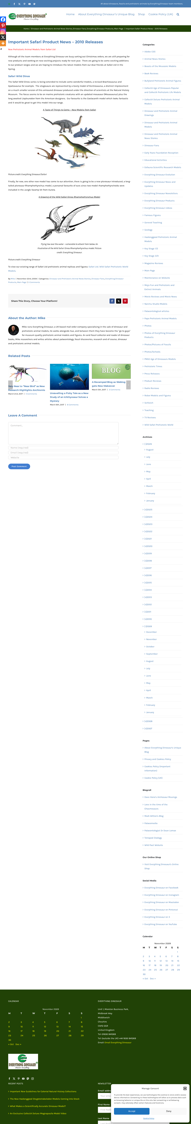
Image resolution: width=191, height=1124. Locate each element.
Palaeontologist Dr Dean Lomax (160, 830)
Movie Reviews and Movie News (160, 296)
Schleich (148, 402)
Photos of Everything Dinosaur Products (159, 335)
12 (161, 960)
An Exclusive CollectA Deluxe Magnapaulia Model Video (38, 1113)
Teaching (149, 410)
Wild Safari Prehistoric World (158, 424)
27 (166, 969)
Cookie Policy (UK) (153, 778)
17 (149, 965)
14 (172, 960)
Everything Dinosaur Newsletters (161, 193)
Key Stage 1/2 (151, 248)
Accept (131, 1111)
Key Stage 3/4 (151, 255)
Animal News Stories (154, 59)
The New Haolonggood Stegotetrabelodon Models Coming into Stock (44, 1099)
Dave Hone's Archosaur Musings (160, 797)
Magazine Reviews (153, 263)
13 (166, 960)
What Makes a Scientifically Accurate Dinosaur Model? (38, 1106)
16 (144, 965)
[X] (3, 37)
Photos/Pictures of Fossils (157, 344)
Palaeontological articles (156, 311)
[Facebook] (3, 19)
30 (144, 974)
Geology (148, 229)
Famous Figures (152, 215)
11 (155, 960)
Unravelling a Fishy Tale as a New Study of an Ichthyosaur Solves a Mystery (69, 397)
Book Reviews (151, 73)
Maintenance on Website (157, 278)
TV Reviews (150, 417)
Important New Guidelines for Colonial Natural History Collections (43, 1091)
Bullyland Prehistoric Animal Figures (162, 80)
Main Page (21, 282)
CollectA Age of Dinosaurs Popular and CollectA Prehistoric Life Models (162, 90)
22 (178, 965)
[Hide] (1, 49)
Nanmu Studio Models (155, 304)
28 (172, 969)
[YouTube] (23, 1078)
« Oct (145, 978)
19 (161, 965)
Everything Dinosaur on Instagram (161, 895)
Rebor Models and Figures (157, 395)
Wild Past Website (153, 845)
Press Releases (152, 373)
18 (155, 965)
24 (150, 969)
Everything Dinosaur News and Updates (159, 184)
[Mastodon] (28, 1078)
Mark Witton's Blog (153, 816)
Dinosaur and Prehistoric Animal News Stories (70, 279)
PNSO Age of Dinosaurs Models (160, 359)
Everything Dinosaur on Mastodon (161, 902)
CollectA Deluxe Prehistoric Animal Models (162, 101)
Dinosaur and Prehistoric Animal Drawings (160, 113)
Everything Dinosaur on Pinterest (161, 909)
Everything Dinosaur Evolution (159, 174)
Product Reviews (152, 381)
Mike (13, 279)
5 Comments (31, 394)
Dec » (153, 978)
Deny (168, 1111)
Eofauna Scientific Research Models (162, 167)
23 (144, 969)
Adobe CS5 (149, 51)
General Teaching (153, 222)
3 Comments (114, 389)
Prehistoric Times (153, 366)
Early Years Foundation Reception (161, 152)
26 (161, 969)
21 (172, 965)
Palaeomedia (150, 823)
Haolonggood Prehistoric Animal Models (160, 239)
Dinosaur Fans (97, 279)
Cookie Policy (148, 1118)
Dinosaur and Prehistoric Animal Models (160, 124)
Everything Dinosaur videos (158, 208)
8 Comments (72, 405)
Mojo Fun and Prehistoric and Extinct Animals (159, 287)
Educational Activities (155, 160)
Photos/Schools (152, 351)
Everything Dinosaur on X (157, 917)
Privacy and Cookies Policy (157, 759)
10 (150, 960)
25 (155, 969)
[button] (185, 1088)
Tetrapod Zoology (153, 837)
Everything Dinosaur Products (159, 200)
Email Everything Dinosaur (118, 1042)
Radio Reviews (151, 388)
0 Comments (34, 282)
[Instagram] (3, 31)
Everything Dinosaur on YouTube (160, 924)
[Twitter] (14, 1078)
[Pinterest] (3, 25)
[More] (3, 43)
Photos (147, 325)
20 (166, 965)
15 (178, 960)
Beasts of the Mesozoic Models (160, 66)
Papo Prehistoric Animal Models (160, 318)
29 (178, 969)
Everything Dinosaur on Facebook (161, 887)
